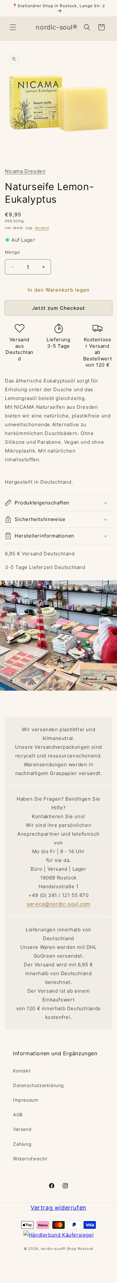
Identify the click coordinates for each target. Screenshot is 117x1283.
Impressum (25, 1100)
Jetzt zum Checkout (58, 308)
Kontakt (22, 1070)
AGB (18, 1114)
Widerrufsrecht (30, 1158)
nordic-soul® (54, 1248)
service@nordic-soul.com (58, 904)
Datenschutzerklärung (38, 1085)
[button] (13, 27)
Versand (42, 228)
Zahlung (22, 1144)
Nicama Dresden (25, 171)
